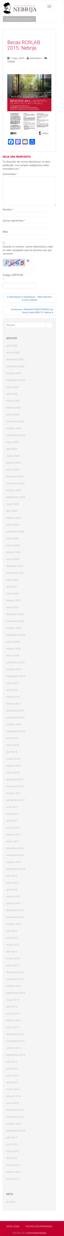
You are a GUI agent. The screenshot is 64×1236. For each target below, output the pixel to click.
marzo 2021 (13, 593)
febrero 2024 (13, 462)
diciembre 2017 (15, 779)
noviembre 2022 (15, 531)
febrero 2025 (13, 407)
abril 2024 (11, 449)
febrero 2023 (13, 517)
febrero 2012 (13, 1172)
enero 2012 (12, 1178)
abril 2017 (11, 820)
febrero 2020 (13, 648)
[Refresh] (28, 260)
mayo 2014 (12, 999)
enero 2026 (12, 352)
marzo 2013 (13, 1089)
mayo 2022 (12, 538)
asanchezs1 (36, 58)
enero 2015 (12, 965)
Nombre (8, 209)
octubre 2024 (13, 428)
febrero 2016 (13, 903)
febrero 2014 (13, 1020)
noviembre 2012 (15, 1116)
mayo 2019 (12, 683)
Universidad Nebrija (36, 1232)
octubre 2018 (13, 724)
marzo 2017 (13, 827)
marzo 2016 (13, 896)
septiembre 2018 (15, 731)
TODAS (11, 61)
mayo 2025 (12, 387)
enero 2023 (12, 524)
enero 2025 (12, 414)
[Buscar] (48, 325)
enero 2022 (12, 559)
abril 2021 (11, 586)
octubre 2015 (13, 924)
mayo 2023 (12, 504)
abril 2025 (11, 393)
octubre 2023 (13, 490)
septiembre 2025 (15, 380)
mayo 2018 (12, 745)
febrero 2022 (13, 552)
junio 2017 (12, 807)
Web (5, 231)
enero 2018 (12, 772)
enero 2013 (12, 1103)
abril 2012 (11, 1158)
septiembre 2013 (15, 1054)
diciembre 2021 (15, 566)
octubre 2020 (13, 628)
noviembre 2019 (15, 662)
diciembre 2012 (15, 1110)
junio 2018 (12, 738)
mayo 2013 (12, 1075)
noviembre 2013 (15, 1041)
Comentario (10, 174)
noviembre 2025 (15, 366)
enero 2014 (12, 1027)
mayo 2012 (12, 1151)
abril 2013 (11, 1082)
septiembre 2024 (15, 435)
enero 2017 (12, 841)
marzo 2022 (13, 545)
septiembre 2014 (15, 992)
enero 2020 (12, 655)
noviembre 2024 (15, 421)
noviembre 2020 (15, 621)
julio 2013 (11, 1061)
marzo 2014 (13, 1013)
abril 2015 (11, 951)
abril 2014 (11, 1006)
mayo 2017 (12, 813)
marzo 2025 (13, 400)
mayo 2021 (12, 579)
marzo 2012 (13, 1165)
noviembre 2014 (15, 979)
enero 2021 (12, 607)
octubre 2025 (13, 373)
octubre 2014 (13, 986)
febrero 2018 (13, 765)
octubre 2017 (13, 793)
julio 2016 (11, 875)
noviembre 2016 (15, 855)
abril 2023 (11, 511)
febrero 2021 (13, 600)
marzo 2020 (13, 641)
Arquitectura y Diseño (19, 19)
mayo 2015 (12, 944)
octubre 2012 (13, 1123)
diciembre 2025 (15, 359)
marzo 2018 (13, 758)
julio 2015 (11, 931)
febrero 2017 (13, 834)
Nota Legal (13, 1226)
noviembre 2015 (15, 917)
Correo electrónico (14, 220)
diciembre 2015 (15, 910)
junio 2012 (12, 1144)
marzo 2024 (13, 455)
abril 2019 (11, 690)
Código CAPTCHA (13, 275)
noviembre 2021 (15, 572)
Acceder (10, 1201)
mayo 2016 (12, 882)
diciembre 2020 (15, 614)
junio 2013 (12, 1068)
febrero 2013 (13, 1096)
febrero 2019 (13, 703)
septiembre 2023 (15, 497)
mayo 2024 (12, 442)
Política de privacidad (39, 1226)
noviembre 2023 (15, 483)
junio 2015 (12, 937)
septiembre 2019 (15, 676)
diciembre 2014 (15, 972)
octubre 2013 (13, 1048)
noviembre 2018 (15, 717)
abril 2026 (11, 345)
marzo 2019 (13, 696)
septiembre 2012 (15, 1130)
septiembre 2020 (15, 634)
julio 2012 (11, 1137)
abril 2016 (11, 889)
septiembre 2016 (15, 869)
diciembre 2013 (15, 1034)
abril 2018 (11, 751)
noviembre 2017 (15, 786)
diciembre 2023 (15, 476)
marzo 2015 (13, 958)
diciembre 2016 (15, 848)
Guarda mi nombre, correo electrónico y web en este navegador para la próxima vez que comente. (28, 250)
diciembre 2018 (15, 710)
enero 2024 (12, 469)
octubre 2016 (13, 862)
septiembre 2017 (15, 800)
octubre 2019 (13, 669)
